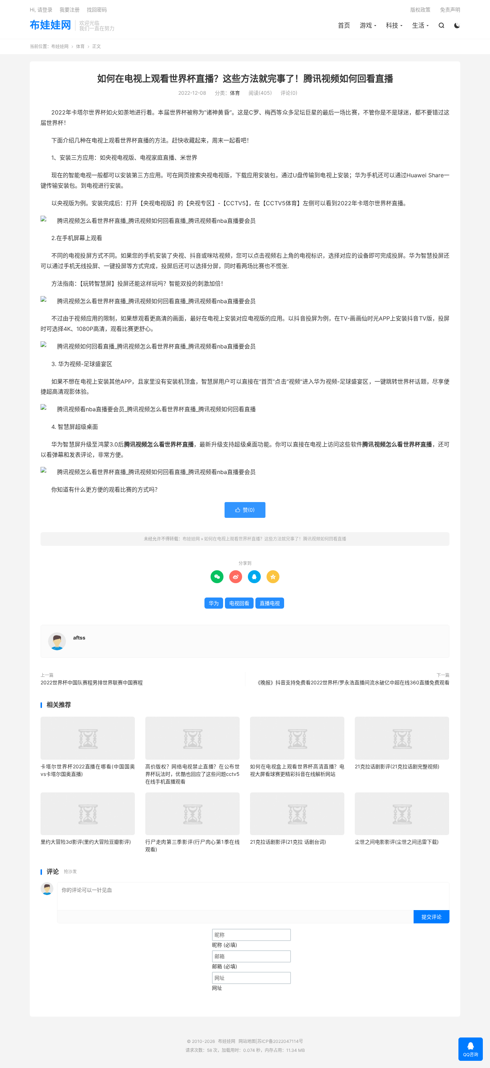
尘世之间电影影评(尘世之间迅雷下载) (397, 842)
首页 (344, 25)
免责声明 (450, 9)
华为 (214, 603)
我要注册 (70, 9)
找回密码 (97, 9)
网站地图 (247, 1041)
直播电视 (270, 603)
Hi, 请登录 (41, 9)
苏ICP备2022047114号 (280, 1041)
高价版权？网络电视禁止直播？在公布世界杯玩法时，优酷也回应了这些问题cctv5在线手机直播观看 (192, 773)
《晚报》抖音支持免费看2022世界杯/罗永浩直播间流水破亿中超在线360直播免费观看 (352, 682)
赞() (245, 510)
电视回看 (239, 603)
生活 (418, 25)
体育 (80, 46)
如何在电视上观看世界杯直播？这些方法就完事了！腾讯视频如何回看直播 (245, 78)
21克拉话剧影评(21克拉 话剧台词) (288, 842)
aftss (79, 637)
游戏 (366, 25)
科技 (392, 25)
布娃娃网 (50, 25)
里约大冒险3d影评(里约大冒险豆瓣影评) (86, 842)
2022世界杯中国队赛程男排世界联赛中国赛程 (92, 682)
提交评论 (431, 917)
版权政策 (420, 9)
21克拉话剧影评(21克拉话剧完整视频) (397, 766)
